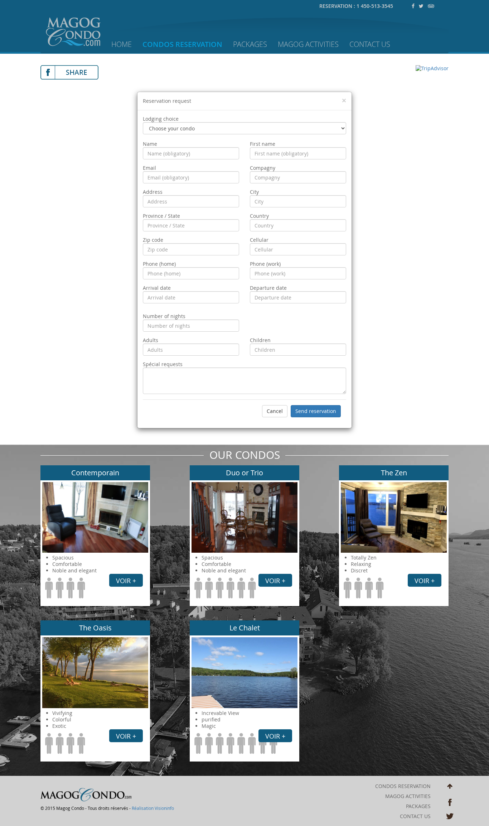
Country (259, 216)
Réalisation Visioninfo (153, 808)
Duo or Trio (244, 472)
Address (153, 192)
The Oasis (95, 628)
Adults (150, 340)
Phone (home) (159, 264)
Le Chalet (244, 628)
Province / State (161, 216)
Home (121, 44)
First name (262, 144)
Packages (250, 44)
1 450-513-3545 (375, 6)
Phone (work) (265, 264)
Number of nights (164, 316)
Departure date (268, 288)
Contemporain (95, 472)
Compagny (262, 168)
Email (149, 168)
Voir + (126, 580)
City (254, 192)
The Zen (394, 472)
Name (150, 144)
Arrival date (157, 288)
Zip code (153, 240)
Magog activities (308, 44)
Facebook (450, 802)
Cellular (259, 240)
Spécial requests (163, 364)
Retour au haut (450, 787)
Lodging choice (161, 119)
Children (260, 340)
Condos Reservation (182, 44)
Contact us (369, 44)
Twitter (450, 817)
